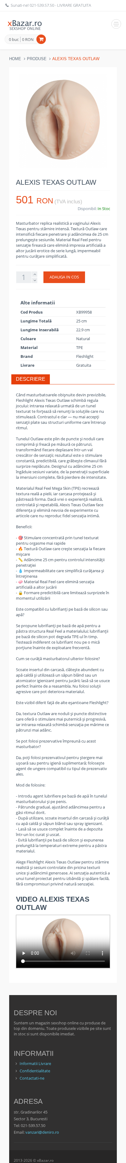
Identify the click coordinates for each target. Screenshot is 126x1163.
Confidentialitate (35, 1071)
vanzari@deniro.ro (42, 1132)
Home (15, 58)
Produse (36, 58)
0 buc (14, 39)
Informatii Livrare (35, 1063)
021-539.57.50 (42, 5)
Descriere (30, 379)
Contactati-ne (32, 1078)
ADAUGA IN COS (64, 277)
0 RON (28, 39)
